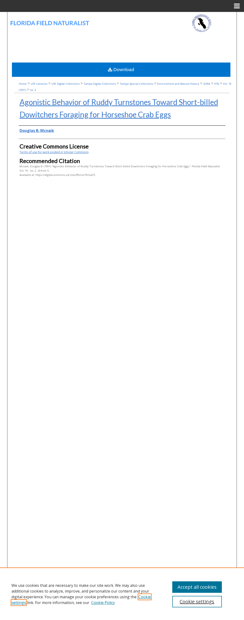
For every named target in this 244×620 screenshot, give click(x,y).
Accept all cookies (197, 587)
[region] (122, 593)
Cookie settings (197, 601)
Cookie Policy (103, 602)
